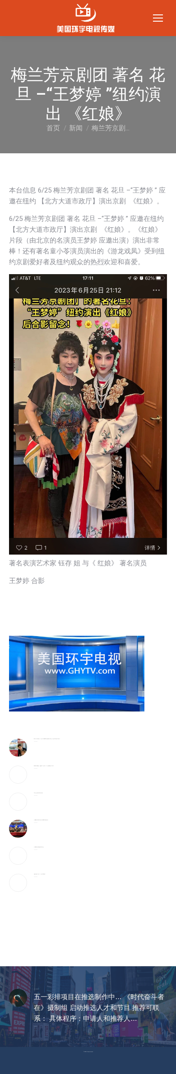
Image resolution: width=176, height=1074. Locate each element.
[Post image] (18, 748)
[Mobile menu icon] (158, 18)
